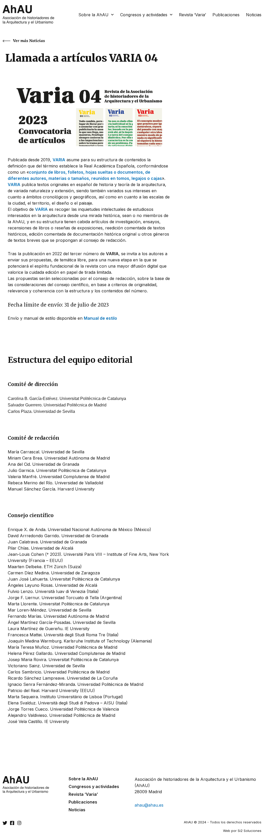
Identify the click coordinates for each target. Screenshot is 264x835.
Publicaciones (226, 14)
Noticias (253, 14)
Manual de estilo (100, 318)
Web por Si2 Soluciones (242, 831)
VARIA (59, 159)
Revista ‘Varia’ (192, 14)
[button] (24, 40)
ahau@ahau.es (149, 805)
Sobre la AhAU (93, 14)
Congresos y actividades (143, 14)
